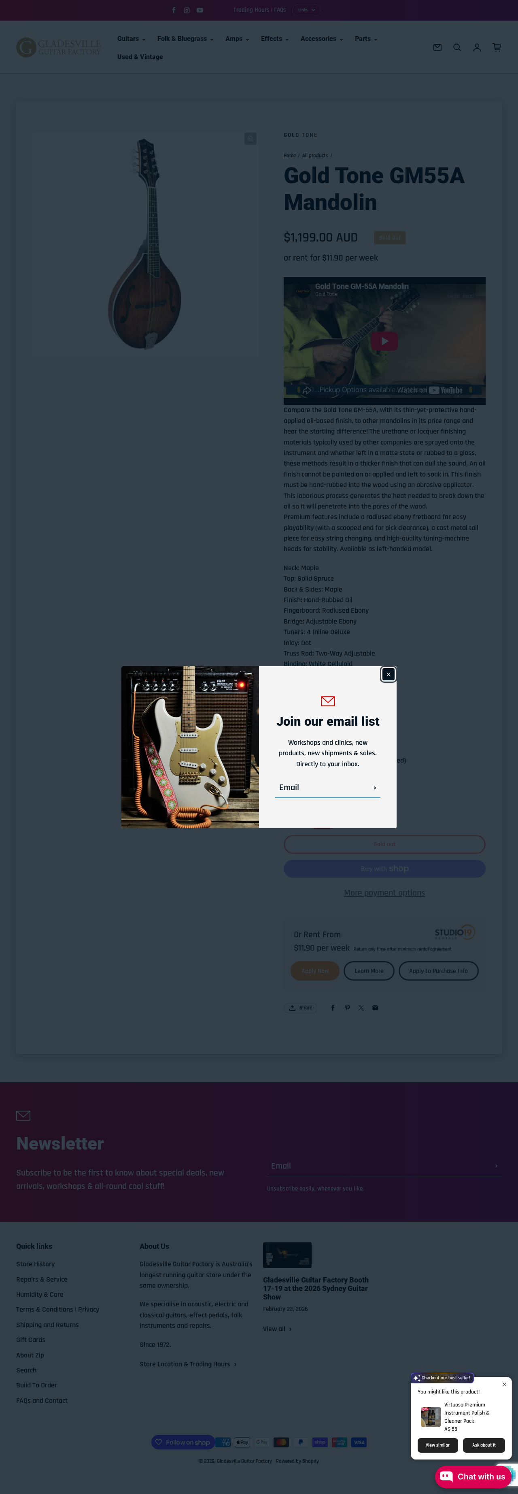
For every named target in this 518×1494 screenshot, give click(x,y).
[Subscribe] (375, 788)
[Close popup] (504, 1384)
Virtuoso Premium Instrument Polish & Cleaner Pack (467, 1413)
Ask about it (484, 1445)
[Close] (388, 674)
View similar (438, 1445)
